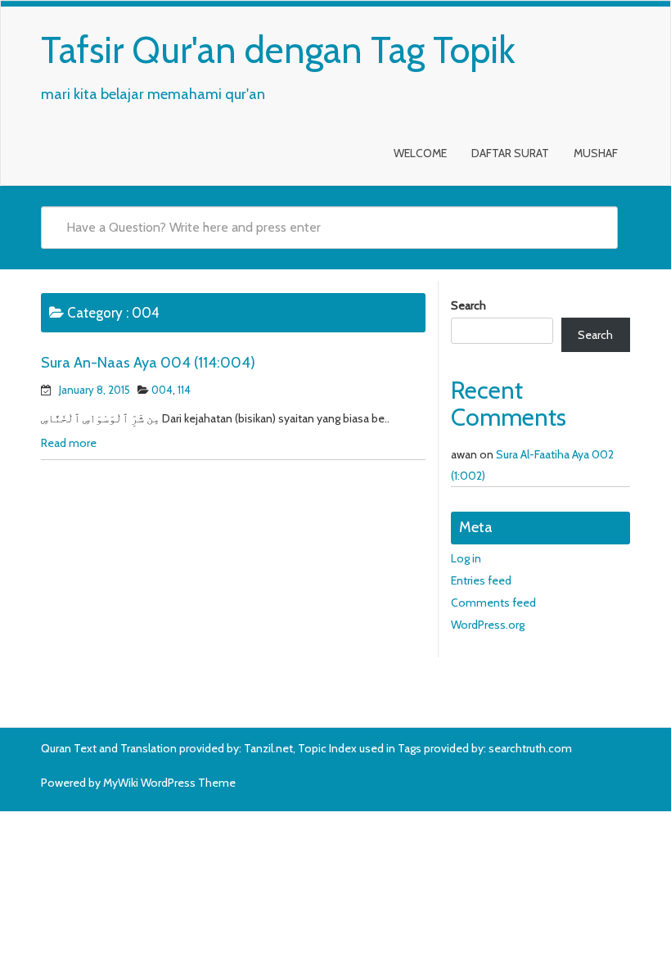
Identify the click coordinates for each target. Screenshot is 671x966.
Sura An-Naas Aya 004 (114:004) (148, 363)
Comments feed (493, 602)
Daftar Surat (510, 153)
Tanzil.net (268, 748)
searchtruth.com (530, 748)
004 (162, 389)
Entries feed (481, 580)
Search (468, 305)
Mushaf (596, 153)
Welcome (420, 153)
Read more (69, 443)
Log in (466, 558)
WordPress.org (488, 624)
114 (184, 389)
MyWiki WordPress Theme (169, 782)
